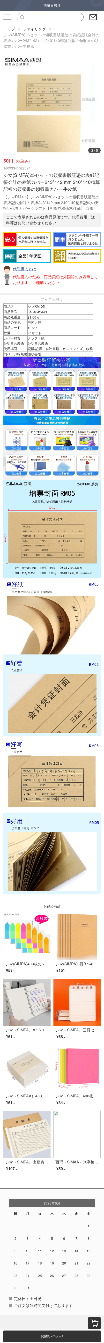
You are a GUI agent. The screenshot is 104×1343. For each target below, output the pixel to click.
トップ (9, 29)
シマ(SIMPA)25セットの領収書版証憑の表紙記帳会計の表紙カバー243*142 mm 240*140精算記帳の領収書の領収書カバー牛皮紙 (51, 40)
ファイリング (34, 29)
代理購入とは (24, 269)
